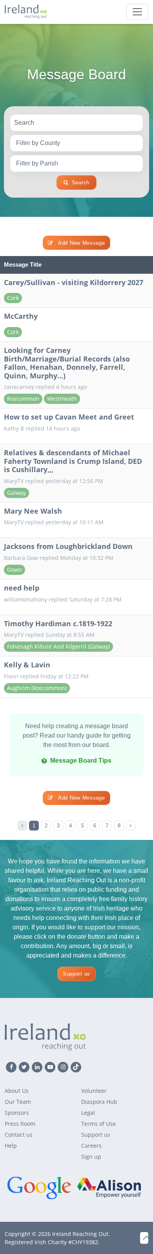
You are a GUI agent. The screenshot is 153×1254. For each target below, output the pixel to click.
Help (11, 1145)
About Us (17, 1090)
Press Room (20, 1123)
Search (80, 182)
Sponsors (17, 1112)
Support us (76, 974)
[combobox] (76, 143)
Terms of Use (98, 1123)
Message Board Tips (80, 760)
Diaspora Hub (99, 1101)
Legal (88, 1112)
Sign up (91, 1156)
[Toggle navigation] (137, 12)
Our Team (18, 1101)
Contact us (19, 1134)
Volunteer (94, 1090)
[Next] (130, 826)
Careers (91, 1145)
